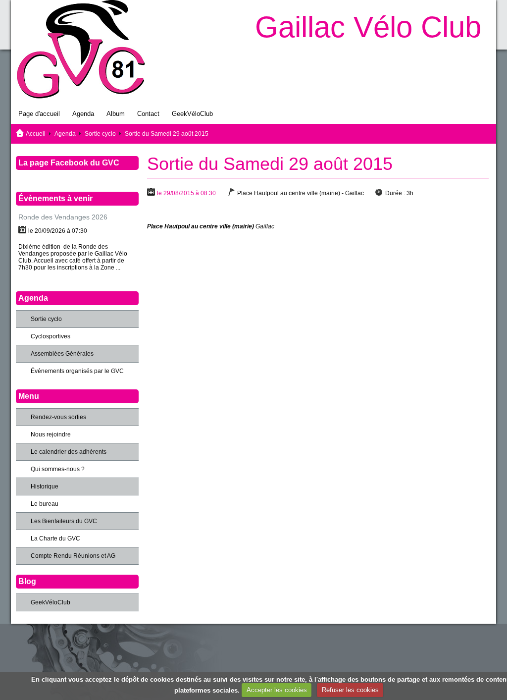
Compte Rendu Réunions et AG (73, 555)
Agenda (83, 113)
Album (115, 113)
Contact (148, 113)
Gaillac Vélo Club (368, 27)
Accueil (36, 133)
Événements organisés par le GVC (77, 371)
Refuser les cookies (350, 690)
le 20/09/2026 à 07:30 (57, 230)
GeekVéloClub (192, 113)
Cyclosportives (50, 336)
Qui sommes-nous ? (58, 469)
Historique (44, 486)
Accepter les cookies (277, 690)
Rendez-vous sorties (58, 417)
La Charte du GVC (55, 538)
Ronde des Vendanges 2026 (62, 217)
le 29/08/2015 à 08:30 (186, 193)
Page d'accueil (39, 113)
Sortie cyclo (100, 133)
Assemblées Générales (62, 353)
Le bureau (44, 503)
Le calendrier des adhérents (68, 451)
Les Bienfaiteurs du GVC (64, 521)
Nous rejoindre (51, 434)
